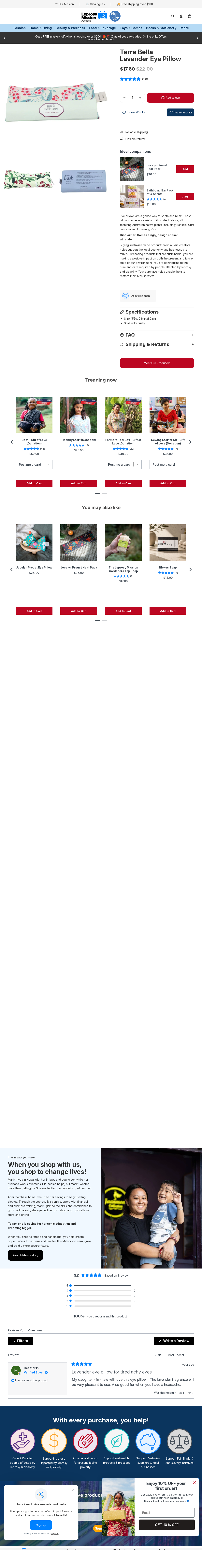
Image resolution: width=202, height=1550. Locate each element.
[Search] (172, 16)
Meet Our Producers (157, 363)
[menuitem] (185, 28)
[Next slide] (197, 38)
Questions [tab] (35, 1331)
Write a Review (178, 1341)
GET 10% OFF (167, 1525)
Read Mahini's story (25, 1255)
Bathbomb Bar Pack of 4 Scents (160, 192)
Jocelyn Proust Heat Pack (157, 167)
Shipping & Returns (147, 344)
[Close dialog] (194, 1482)
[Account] (181, 16)
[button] (157, 79)
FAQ (130, 335)
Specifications (142, 312)
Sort (158, 1355)
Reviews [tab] (15, 1331)
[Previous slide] (4, 38)
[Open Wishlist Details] (124, 112)
